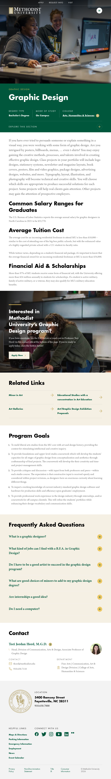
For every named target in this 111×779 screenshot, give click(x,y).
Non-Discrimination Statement (32, 770)
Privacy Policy (12, 770)
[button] (99, 10)
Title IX (52, 770)
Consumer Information (65, 770)
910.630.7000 (42, 706)
